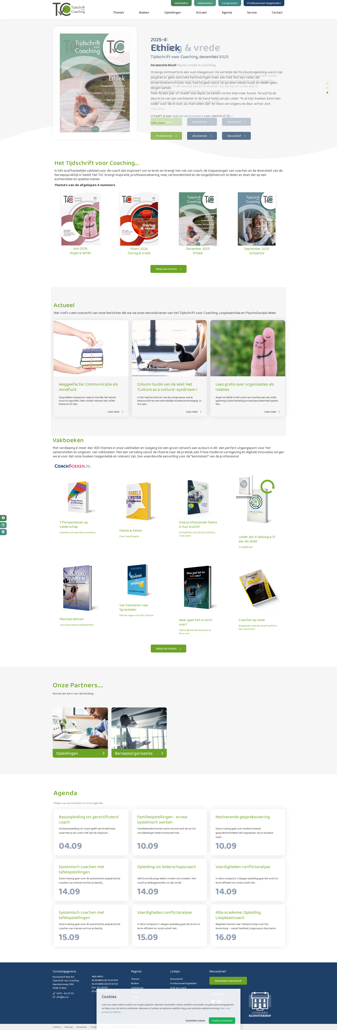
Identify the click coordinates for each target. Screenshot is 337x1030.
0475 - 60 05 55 (65, 993)
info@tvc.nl (62, 997)
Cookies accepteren (222, 1020)
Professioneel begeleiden (264, 3)
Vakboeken (205, 3)
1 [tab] (327, 83)
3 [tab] (327, 92)
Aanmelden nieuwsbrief (228, 981)
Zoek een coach (178, 987)
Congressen (230, 3)
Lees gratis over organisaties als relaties (245, 386)
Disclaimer (82, 1027)
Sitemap (69, 1027)
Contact (277, 12)
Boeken (144, 12)
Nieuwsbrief (234, 136)
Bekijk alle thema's (166, 269)
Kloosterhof (176, 979)
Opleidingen (172, 12)
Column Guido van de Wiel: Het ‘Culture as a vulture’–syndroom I (167, 386)
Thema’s (118, 12)
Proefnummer (164, 136)
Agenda (227, 12)
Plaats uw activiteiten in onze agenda (78, 803)
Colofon (57, 1027)
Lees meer (158, 122)
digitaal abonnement (187, 116)
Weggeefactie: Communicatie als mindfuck (88, 386)
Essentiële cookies (195, 1020)
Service (252, 12)
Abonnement (200, 136)
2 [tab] (327, 88)
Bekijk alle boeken (166, 649)
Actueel (201, 12)
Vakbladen (181, 3)
